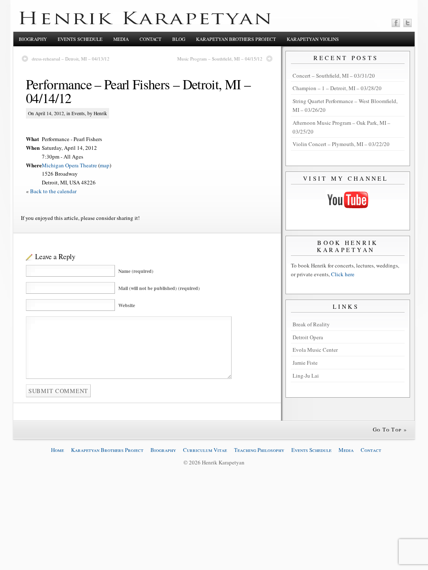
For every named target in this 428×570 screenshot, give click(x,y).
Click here (342, 274)
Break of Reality (311, 324)
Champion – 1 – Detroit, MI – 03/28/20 (337, 88)
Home (57, 450)
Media (121, 39)
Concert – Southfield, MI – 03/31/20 (334, 75)
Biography (33, 39)
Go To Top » (390, 429)
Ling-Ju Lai (306, 375)
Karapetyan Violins (313, 39)
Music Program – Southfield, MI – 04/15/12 (219, 58)
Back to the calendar (53, 191)
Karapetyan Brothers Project (236, 39)
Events (78, 113)
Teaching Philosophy (259, 450)
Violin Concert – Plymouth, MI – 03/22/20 (341, 144)
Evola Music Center (315, 349)
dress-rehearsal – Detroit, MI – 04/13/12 (71, 58)
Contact (150, 39)
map (105, 165)
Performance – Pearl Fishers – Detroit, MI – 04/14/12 (138, 91)
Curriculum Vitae (205, 450)
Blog (178, 39)
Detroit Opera (308, 337)
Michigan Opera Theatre (69, 165)
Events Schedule (80, 39)
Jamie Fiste (305, 362)
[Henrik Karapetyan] (145, 22)
